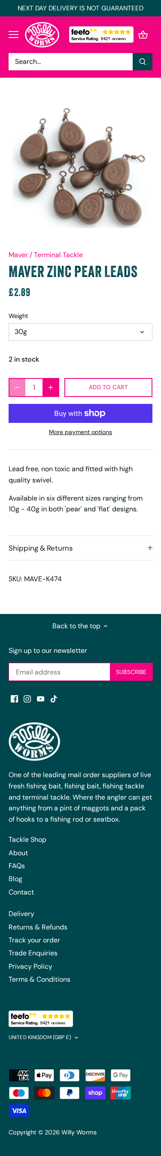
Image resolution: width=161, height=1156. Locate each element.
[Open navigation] (13, 34)
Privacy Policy (30, 966)
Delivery (21, 913)
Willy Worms (79, 1132)
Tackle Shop (27, 839)
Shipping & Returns (41, 548)
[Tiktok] (54, 698)
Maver (18, 254)
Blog (15, 878)
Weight (18, 316)
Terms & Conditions (39, 979)
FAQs (17, 865)
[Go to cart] (143, 35)
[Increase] (51, 387)
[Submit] (142, 61)
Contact (21, 892)
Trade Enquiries (33, 953)
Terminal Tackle (58, 254)
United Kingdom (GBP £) (40, 1037)
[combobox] (71, 61)
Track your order (34, 940)
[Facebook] (14, 698)
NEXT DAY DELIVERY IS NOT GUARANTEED (80, 8)
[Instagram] (27, 698)
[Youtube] (40, 698)
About (18, 852)
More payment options (80, 432)
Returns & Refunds (38, 927)
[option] (80, 167)
